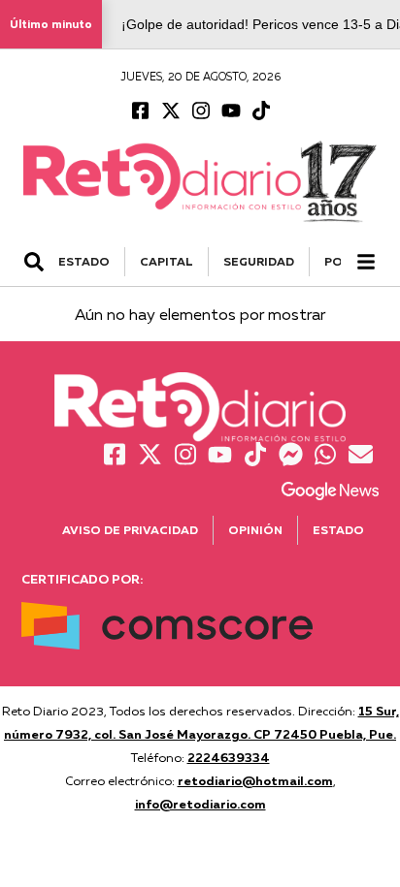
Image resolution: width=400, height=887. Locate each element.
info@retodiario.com (200, 803)
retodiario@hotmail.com (255, 780)
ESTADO (84, 261)
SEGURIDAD (258, 261)
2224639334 (228, 757)
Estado (338, 530)
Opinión (255, 530)
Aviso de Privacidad (130, 530)
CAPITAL (166, 261)
